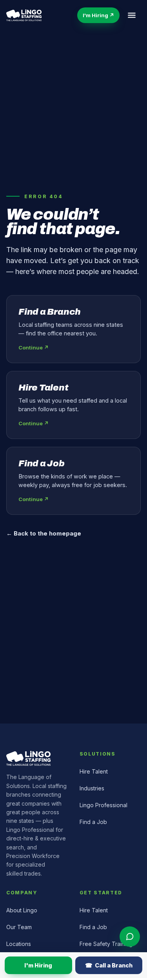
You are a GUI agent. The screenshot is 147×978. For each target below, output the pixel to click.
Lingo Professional (103, 805)
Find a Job (93, 822)
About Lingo (21, 910)
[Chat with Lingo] (130, 936)
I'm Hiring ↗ (98, 15)
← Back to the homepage (43, 533)
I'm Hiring (38, 965)
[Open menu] (132, 15)
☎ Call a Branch (108, 965)
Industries (92, 788)
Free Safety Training (106, 943)
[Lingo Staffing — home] (24, 15)
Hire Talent (94, 771)
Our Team (19, 927)
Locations (18, 943)
